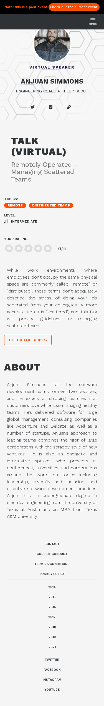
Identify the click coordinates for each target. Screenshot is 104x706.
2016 (52, 607)
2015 (52, 597)
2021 (52, 647)
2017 (52, 617)
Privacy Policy (52, 574)
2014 (52, 587)
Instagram (52, 680)
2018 (52, 627)
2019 (52, 637)
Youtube (52, 690)
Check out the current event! (74, 7)
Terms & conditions (52, 564)
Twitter (52, 660)
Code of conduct (52, 554)
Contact (52, 544)
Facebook (52, 670)
